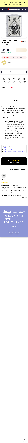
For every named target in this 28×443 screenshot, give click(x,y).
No (11, 231)
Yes (17, 231)
